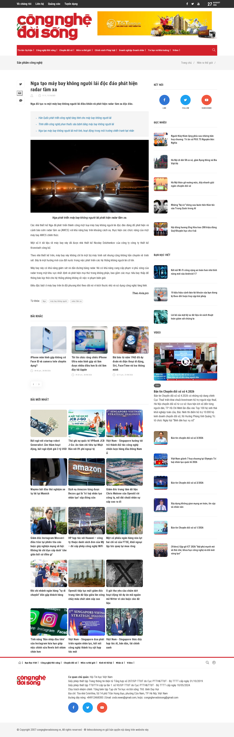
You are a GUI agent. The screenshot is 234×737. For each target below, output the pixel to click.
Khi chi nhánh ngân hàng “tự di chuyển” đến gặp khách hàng (47, 592)
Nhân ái (119, 663)
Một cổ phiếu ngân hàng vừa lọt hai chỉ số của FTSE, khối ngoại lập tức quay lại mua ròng (124, 542)
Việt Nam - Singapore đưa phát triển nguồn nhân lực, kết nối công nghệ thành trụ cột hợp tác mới (86, 645)
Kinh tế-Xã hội (105, 663)
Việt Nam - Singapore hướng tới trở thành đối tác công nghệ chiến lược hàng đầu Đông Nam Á (124, 447)
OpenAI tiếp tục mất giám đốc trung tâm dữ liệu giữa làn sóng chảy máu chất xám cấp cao (86, 595)
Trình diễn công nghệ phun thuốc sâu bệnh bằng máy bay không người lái (76, 124)
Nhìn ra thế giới (83, 50)
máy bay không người (58, 301)
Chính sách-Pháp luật (105, 50)
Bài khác (36, 316)
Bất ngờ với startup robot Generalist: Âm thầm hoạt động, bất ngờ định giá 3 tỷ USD (48, 445)
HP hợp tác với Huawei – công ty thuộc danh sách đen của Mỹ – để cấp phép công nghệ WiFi (86, 542)
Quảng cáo (54, 3)
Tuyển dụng (71, 3)
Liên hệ (39, 3)
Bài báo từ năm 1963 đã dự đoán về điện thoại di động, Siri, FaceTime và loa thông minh (129, 363)
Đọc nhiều (160, 122)
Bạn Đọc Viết (31, 663)
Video (175, 50)
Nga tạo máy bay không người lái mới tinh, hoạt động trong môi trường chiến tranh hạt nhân (86, 130)
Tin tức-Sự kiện (24, 50)
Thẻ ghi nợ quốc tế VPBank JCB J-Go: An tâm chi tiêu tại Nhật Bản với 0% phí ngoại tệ (86, 445)
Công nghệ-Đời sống (46, 50)
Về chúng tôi (24, 3)
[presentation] (33, 384)
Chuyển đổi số (65, 50)
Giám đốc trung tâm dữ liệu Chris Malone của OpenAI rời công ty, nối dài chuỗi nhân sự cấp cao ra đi (123, 495)
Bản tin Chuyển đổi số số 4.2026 (174, 391)
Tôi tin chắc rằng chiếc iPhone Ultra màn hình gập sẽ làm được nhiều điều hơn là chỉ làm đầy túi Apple (89, 363)
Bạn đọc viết (162, 255)
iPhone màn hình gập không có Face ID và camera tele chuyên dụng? (48, 361)
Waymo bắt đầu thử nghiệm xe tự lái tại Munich (47, 491)
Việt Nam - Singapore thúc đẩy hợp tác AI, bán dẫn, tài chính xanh (124, 643)
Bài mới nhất (39, 399)
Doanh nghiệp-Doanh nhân (131, 50)
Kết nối (158, 84)
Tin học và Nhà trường (158, 50)
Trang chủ (186, 62)
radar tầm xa (76, 301)
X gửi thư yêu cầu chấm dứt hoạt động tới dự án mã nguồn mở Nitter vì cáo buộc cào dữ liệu (123, 597)
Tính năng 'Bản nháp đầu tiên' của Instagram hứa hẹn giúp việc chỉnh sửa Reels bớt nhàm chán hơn (48, 645)
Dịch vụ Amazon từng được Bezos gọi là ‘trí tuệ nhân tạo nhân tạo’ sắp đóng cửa (85, 493)
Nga (44, 301)
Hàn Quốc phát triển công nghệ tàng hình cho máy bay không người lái (75, 117)
